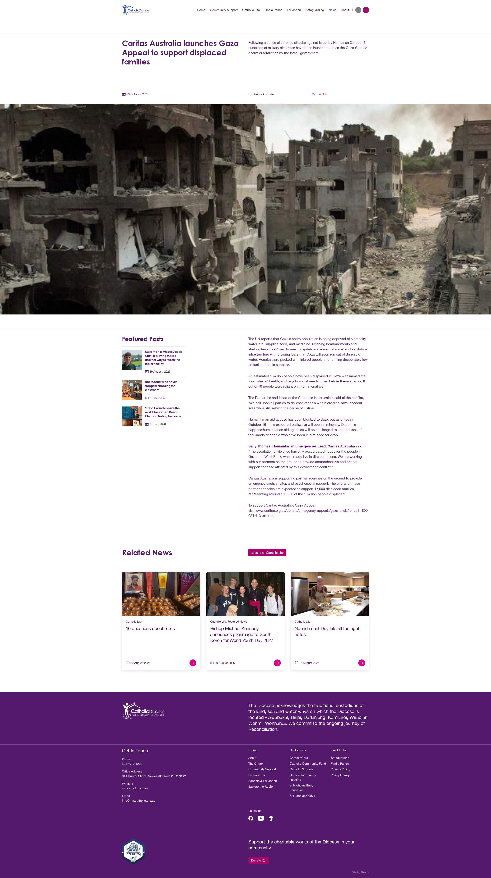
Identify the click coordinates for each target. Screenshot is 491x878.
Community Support (224, 10)
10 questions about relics (151, 628)
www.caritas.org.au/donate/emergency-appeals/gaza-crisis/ (302, 510)
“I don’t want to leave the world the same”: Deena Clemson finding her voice (163, 412)
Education (294, 10)
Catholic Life (251, 10)
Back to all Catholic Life (267, 552)
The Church (256, 763)
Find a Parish (273, 10)
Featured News (237, 621)
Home (201, 10)
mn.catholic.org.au (135, 788)
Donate (256, 860)
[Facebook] (250, 818)
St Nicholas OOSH (302, 795)
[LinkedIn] (271, 818)
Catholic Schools (301, 769)
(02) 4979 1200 (132, 763)
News (332, 10)
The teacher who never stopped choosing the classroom (161, 386)
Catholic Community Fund (308, 763)
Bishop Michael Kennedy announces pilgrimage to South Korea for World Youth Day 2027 (241, 634)
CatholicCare (299, 757)
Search (358, 10)
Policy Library (340, 775)
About (345, 10)
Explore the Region (261, 786)
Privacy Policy (340, 769)
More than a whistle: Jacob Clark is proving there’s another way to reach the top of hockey (163, 358)
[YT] (261, 818)
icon (366, 10)
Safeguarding (315, 10)
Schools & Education (262, 780)
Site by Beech (360, 872)
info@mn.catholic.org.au (138, 800)
